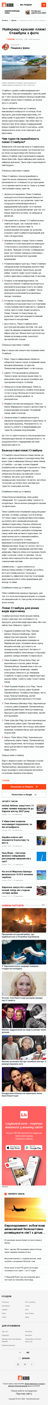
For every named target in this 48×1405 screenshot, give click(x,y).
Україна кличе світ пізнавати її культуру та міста (15, 840)
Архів (27, 1317)
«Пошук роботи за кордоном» (24, 1391)
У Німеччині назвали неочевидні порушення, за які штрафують (17, 824)
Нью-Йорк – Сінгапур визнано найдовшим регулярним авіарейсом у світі (16, 857)
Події (4, 1313)
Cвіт (26, 1310)
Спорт (27, 1306)
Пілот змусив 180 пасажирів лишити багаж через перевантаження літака (23, 1251)
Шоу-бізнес (29, 1313)
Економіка (6, 1306)
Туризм (10, 39)
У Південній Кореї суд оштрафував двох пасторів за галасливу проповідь (22, 1278)
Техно (4, 1317)
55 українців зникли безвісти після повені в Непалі (23, 1241)
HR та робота (30, 1302)
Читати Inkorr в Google (22, 794)
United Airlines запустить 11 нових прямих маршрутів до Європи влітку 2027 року (18, 809)
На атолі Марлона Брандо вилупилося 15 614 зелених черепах (17, 874)
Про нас (5, 1331)
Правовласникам (8, 1345)
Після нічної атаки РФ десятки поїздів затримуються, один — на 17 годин (21, 1269)
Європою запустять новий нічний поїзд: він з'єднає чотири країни (17, 890)
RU (28, 1353)
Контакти (28, 1335)
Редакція (5, 1335)
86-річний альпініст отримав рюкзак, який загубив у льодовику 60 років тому (22, 1260)
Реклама (28, 1331)
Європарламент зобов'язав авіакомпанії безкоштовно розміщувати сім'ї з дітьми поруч (24, 1230)
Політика (5, 1302)
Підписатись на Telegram (22, 787)
